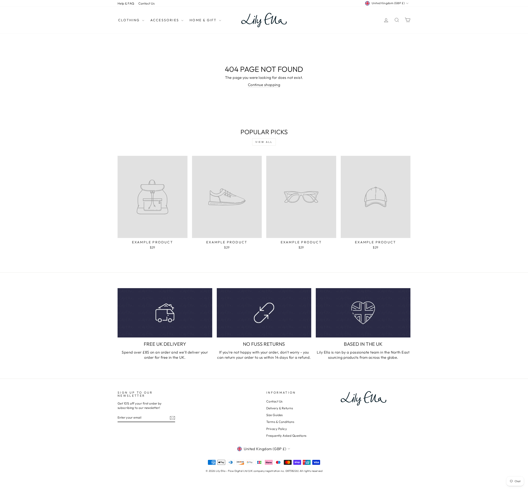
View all (264, 141)
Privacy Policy (276, 429)
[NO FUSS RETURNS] (264, 312)
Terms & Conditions (280, 422)
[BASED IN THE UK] (363, 312)
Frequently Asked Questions (286, 436)
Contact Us (146, 3)
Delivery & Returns (279, 408)
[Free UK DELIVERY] (165, 312)
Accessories (165, 20)
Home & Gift (204, 20)
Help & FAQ (126, 3)
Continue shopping (264, 84)
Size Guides (274, 415)
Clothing (129, 20)
